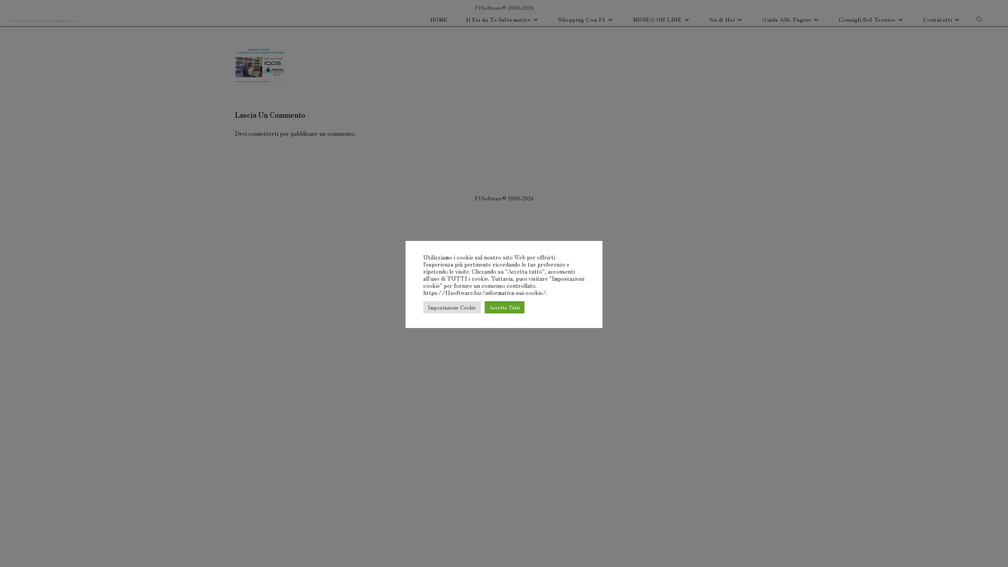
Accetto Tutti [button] (504, 307)
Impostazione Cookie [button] (452, 307)
